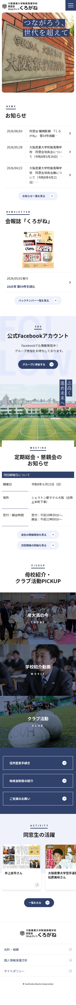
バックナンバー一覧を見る (34, 300)
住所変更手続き (20, 763)
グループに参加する (34, 364)
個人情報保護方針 (16, 960)
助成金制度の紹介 (21, 781)
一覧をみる (34, 902)
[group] (21, 867)
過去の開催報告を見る (33, 534)
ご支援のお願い (20, 798)
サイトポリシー (14, 971)
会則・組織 (11, 949)
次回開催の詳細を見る (33, 545)
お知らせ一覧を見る (33, 196)
